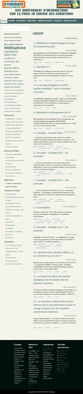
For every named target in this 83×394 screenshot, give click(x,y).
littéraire (8, 71)
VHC (15, 84)
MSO (7, 54)
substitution (11, 51)
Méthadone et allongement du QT (53, 112)
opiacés (20, 84)
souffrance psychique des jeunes (11, 61)
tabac (6, 96)
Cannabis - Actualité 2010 (49, 133)
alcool (15, 71)
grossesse (19, 93)
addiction (8, 84)
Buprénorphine (12, 68)
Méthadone (15, 47)
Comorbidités (43, 207)
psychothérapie (9, 105)
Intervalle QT (42, 67)
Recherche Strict (71, 38)
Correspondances (10, 102)
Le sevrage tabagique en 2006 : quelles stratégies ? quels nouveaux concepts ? (52, 88)
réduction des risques (13, 81)
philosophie (16, 108)
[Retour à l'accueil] (13, 4)
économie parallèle (15, 111)
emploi (6, 93)
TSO (13, 54)
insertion (17, 74)
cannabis (12, 93)
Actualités (58, 21)
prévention (20, 90)
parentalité (8, 74)
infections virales (11, 78)
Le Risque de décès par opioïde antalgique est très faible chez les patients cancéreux (52, 280)
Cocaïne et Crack (10, 90)
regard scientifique (12, 87)
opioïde (6, 111)
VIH (11, 108)
